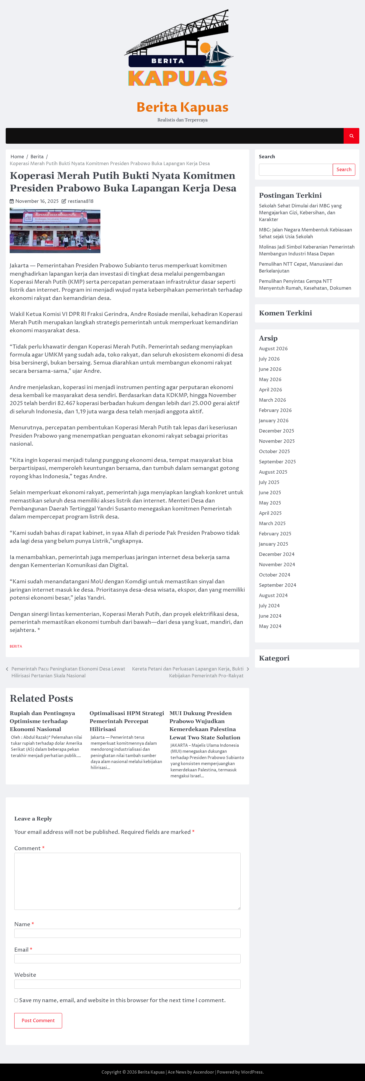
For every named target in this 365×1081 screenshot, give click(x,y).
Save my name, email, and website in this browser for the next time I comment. (122, 1000)
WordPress (252, 1072)
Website (25, 975)
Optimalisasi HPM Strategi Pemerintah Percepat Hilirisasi (127, 721)
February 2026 (275, 410)
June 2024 (270, 616)
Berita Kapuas (182, 107)
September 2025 (277, 462)
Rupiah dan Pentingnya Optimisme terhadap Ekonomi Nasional (42, 721)
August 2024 (273, 595)
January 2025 (273, 544)
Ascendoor (203, 1072)
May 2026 (270, 380)
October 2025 (274, 452)
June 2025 (270, 493)
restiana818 (81, 201)
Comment (29, 848)
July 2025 (269, 482)
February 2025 (275, 534)
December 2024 (277, 554)
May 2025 (270, 503)
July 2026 (269, 359)
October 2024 (274, 575)
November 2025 (277, 441)
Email (23, 950)
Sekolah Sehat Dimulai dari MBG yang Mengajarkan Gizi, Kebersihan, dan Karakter (300, 213)
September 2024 (277, 585)
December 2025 (276, 431)
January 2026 (274, 421)
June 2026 (270, 369)
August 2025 (273, 472)
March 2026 (272, 400)
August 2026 (273, 349)
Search (267, 157)
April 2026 (270, 390)
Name (24, 924)
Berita (16, 646)
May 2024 (270, 626)
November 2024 (277, 565)
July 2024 (269, 606)
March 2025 (272, 524)
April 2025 (270, 513)
